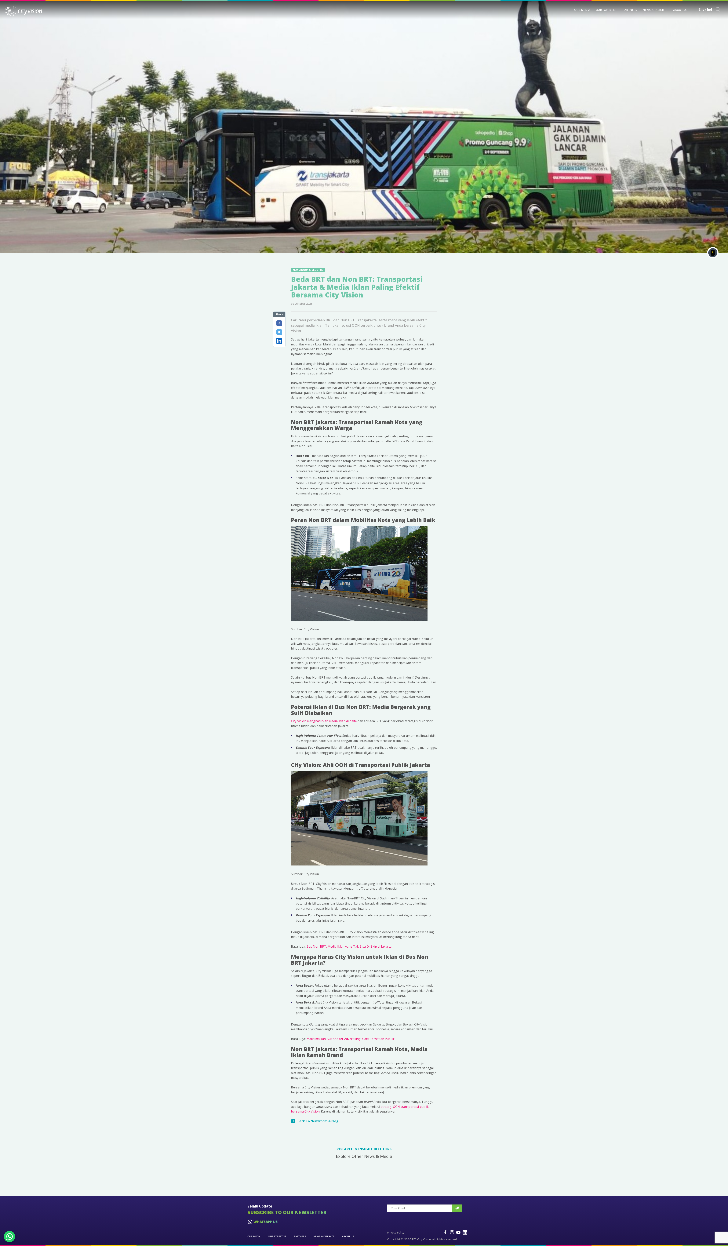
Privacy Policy (395, 1232)
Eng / (702, 9)
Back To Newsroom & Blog (318, 1121)
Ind (709, 9)
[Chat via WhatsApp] (9, 1236)
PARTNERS (630, 10)
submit (457, 1208)
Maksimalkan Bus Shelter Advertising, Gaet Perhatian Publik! (351, 1039)
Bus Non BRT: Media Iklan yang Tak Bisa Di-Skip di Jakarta (349, 946)
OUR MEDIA (582, 10)
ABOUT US (680, 10)
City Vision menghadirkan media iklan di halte (324, 721)
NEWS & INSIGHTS (655, 10)
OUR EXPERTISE (606, 10)
